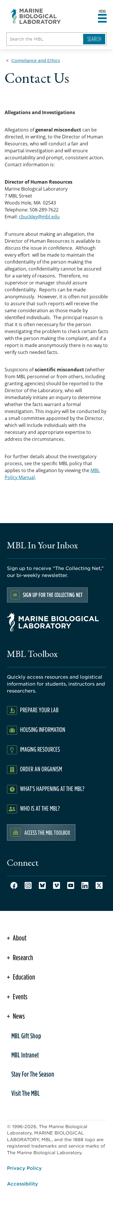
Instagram (28, 885)
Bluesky (42, 885)
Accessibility (22, 1183)
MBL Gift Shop (26, 1035)
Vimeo (56, 885)
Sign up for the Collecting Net (53, 594)
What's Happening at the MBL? (52, 788)
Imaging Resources (40, 749)
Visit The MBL (25, 1093)
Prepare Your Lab (39, 709)
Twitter (99, 885)
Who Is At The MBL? (40, 808)
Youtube (70, 885)
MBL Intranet (25, 1055)
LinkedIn (84, 885)
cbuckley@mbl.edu (39, 216)
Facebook (13, 885)
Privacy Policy (24, 1168)
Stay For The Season (32, 1074)
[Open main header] (102, 18)
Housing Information (42, 729)
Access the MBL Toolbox (47, 832)
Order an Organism (41, 768)
